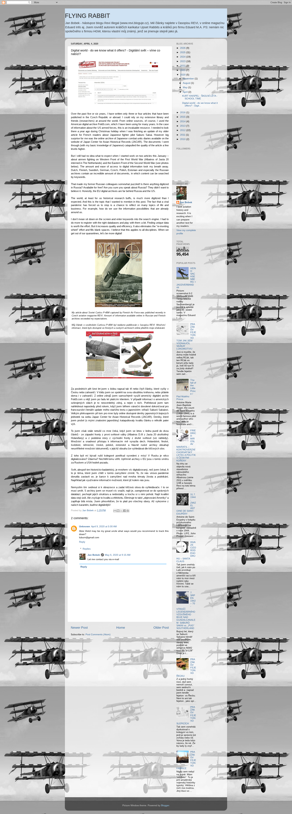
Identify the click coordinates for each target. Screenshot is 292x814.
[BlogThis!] (118, 510)
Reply (82, 542)
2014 (183, 121)
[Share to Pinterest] (127, 510)
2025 (183, 52)
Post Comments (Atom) (98, 634)
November (189, 78)
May (185, 87)
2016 (183, 112)
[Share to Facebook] (124, 510)
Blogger (165, 805)
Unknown (84, 526)
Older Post (161, 627)
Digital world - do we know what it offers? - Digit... (200, 104)
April (185, 92)
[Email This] (115, 510)
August (187, 83)
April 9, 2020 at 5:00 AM (104, 526)
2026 (183, 48)
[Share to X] (121, 510)
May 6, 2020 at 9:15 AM (117, 555)
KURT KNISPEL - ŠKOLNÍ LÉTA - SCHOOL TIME (199, 97)
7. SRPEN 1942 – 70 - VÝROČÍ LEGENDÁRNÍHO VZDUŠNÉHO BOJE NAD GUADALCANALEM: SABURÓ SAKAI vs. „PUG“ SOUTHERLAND (186, 610)
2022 (183, 65)
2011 (183, 135)
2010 (183, 139)
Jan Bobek (94, 555)
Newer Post (79, 627)
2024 (183, 57)
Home (120, 627)
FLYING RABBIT (87, 15)
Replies (87, 549)
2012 (183, 130)
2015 (183, 117)
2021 (183, 70)
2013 (183, 126)
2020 (183, 74)
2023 (183, 61)
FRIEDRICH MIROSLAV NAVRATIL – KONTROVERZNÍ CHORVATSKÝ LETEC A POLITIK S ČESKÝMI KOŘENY (186, 445)
